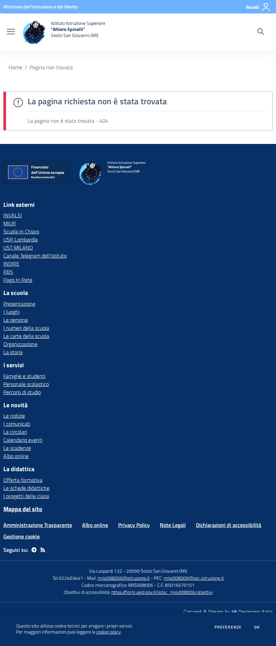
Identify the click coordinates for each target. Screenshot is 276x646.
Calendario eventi (22, 440)
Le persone (15, 320)
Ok (257, 627)
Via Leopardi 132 (105, 570)
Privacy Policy (134, 525)
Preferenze (228, 627)
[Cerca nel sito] (260, 32)
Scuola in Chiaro (21, 231)
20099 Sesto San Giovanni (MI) (156, 570)
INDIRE (11, 264)
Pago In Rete (17, 280)
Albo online (16, 456)
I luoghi (11, 312)
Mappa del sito (22, 509)
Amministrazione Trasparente (37, 525)
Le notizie (14, 416)
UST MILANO (18, 247)
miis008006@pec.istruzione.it (194, 577)
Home (15, 67)
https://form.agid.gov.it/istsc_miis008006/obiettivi (162, 592)
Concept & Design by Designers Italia (228, 612)
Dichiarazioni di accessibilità (228, 525)
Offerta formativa (22, 480)
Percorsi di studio (22, 392)
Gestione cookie (21, 536)
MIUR (9, 223)
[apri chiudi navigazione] (11, 32)
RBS (8, 272)
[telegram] (34, 550)
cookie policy (108, 632)
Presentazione (19, 304)
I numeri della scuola (26, 328)
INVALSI (12, 215)
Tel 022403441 (68, 577)
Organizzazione (20, 344)
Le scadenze (17, 448)
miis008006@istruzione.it (124, 577)
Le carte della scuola (26, 336)
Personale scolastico (26, 384)
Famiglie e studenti (24, 376)
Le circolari (15, 432)
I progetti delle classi (26, 496)
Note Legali (173, 525)
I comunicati (16, 424)
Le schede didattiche (26, 488)
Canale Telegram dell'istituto (35, 256)
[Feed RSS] (43, 550)
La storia (13, 352)
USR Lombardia (20, 239)
